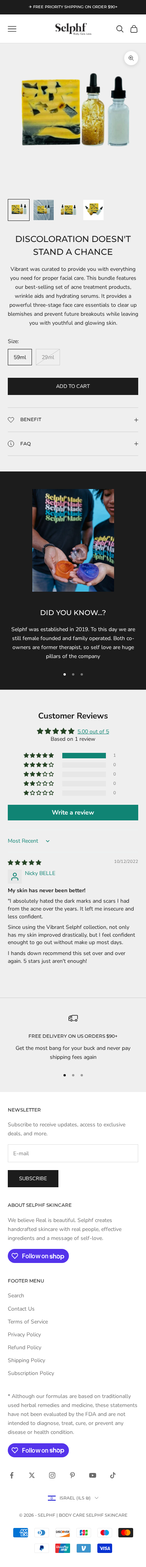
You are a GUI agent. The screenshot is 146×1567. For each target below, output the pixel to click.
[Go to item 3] (68, 210)
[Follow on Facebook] (12, 1475)
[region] (73, 1038)
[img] (24, 862)
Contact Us (21, 1309)
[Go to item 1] (19, 210)
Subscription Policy (31, 1373)
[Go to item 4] (93, 210)
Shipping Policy (26, 1360)
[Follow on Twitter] (32, 1475)
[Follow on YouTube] (93, 1475)
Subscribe (33, 1178)
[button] (39, 756)
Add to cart (73, 386)
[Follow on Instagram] (52, 1475)
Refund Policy (24, 1347)
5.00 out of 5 (93, 731)
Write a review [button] (73, 812)
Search (16, 1295)
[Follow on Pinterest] (72, 1475)
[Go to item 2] (44, 210)
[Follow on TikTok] (113, 1475)
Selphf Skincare (106, 1515)
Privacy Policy (24, 1334)
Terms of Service (28, 1321)
